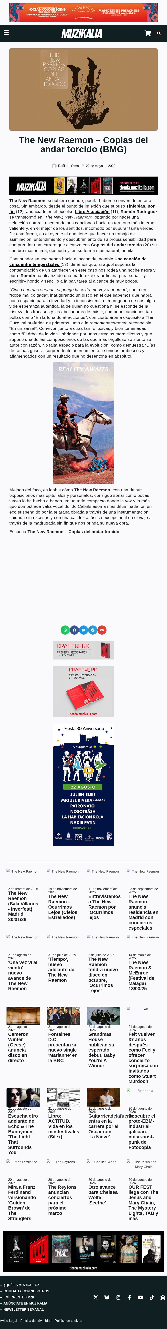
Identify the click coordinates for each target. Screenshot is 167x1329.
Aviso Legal (8, 1320)
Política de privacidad (36, 1320)
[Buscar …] (159, 33)
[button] (65, 630)
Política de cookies (68, 1320)
